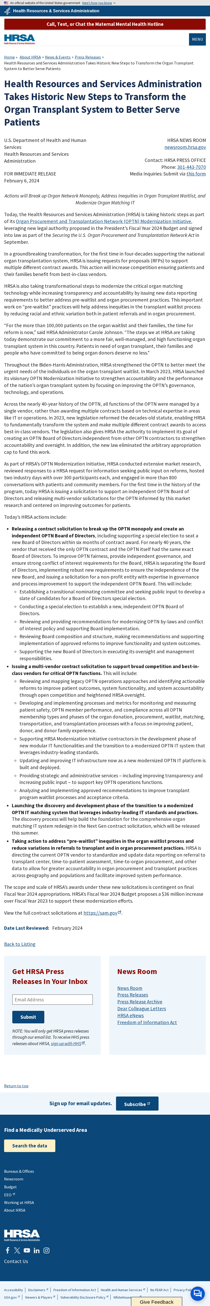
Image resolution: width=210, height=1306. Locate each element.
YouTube (27, 1250)
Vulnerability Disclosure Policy (83, 1297)
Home (9, 57)
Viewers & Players (38, 1297)
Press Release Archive (139, 1002)
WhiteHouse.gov (125, 1297)
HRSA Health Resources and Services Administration (22, 1235)
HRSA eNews (130, 1015)
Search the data (29, 1146)
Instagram (46, 1250)
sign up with (66, 1043)
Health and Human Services (121, 1290)
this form (196, 174)
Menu (197, 39)
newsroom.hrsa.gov (185, 147)
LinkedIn (36, 1250)
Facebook (7, 1250)
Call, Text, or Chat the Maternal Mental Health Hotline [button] (105, 24)
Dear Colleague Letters (141, 1008)
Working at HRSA (19, 1202)
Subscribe (135, 1104)
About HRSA (30, 57)
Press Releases (88, 57)
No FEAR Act (159, 1290)
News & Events (58, 57)
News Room (129, 988)
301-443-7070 (191, 167)
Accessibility (13, 1290)
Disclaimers (36, 1290)
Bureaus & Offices (19, 1171)
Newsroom (13, 1178)
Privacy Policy (184, 1290)
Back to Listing (19, 944)
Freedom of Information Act (147, 1022)
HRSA (19, 39)
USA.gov (10, 1297)
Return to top (16, 1085)
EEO (8, 1194)
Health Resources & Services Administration (56, 11)
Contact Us (16, 1261)
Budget (10, 1186)
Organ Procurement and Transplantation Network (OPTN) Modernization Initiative (103, 221)
